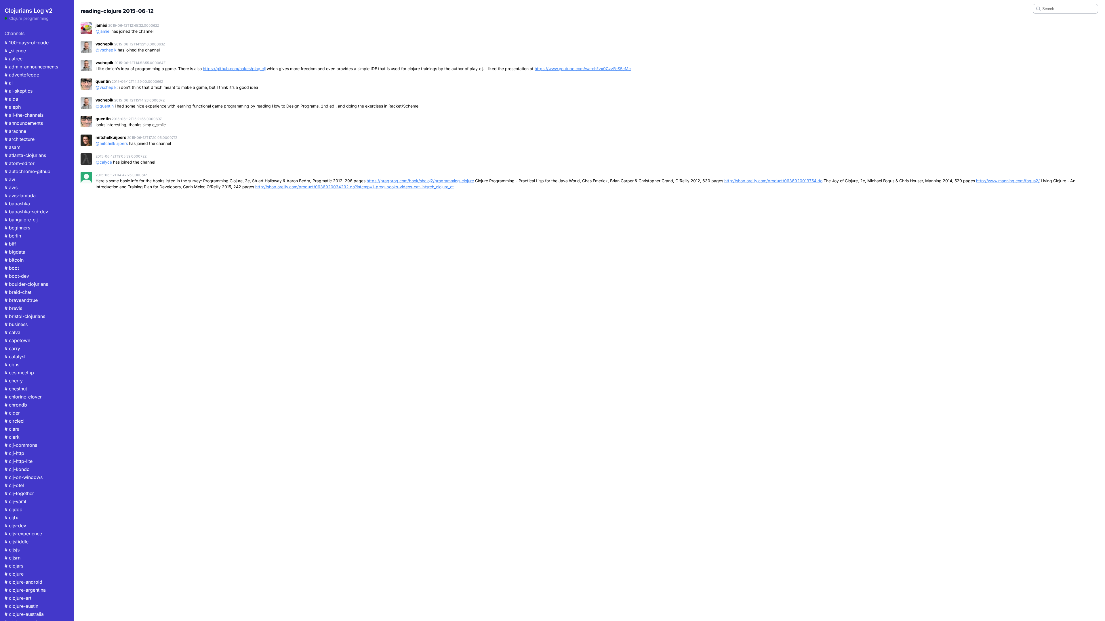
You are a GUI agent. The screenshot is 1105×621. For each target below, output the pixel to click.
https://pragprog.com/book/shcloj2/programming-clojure (420, 180)
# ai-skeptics (19, 91)
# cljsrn (12, 558)
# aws (11, 187)
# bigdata (15, 252)
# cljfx (11, 517)
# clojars (14, 566)
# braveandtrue (21, 300)
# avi (10, 179)
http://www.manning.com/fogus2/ (1008, 180)
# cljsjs (12, 550)
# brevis (13, 308)
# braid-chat (18, 292)
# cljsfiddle (16, 542)
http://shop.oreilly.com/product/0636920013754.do (773, 180)
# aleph (13, 107)
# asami (13, 147)
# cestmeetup (19, 372)
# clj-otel (14, 485)
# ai (9, 83)
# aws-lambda (20, 195)
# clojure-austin (21, 606)
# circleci (14, 421)
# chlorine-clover (23, 397)
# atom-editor (20, 163)
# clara (12, 429)
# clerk (12, 437)
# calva (12, 332)
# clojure (14, 574)
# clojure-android (23, 582)
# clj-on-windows (24, 477)
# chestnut (16, 389)
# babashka (17, 203)
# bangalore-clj (21, 220)
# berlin (13, 236)
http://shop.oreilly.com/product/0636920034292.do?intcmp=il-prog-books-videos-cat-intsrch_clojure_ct (354, 186)
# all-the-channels (24, 115)
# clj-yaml (15, 501)
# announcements (24, 123)
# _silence (15, 50)
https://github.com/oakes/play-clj (234, 68)
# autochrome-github (27, 171)
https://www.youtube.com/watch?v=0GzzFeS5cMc (583, 68)
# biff (10, 244)
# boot (12, 268)
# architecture (20, 139)
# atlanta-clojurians (25, 155)
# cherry (14, 381)
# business (16, 324)
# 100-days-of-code (27, 42)
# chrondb (16, 405)
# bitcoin (14, 260)
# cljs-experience (23, 533)
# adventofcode (22, 75)
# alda (11, 99)
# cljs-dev (15, 525)
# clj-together (19, 493)
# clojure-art (18, 598)
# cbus (12, 364)
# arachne (15, 131)
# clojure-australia (24, 614)
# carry (12, 348)
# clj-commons (21, 445)
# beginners (17, 228)
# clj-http (14, 453)
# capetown (17, 340)
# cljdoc (13, 509)
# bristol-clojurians (25, 316)
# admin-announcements (31, 67)
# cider (12, 413)
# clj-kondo (17, 469)
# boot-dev (17, 276)
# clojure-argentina (25, 590)
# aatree (13, 59)
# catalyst (15, 356)
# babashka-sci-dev (26, 211)
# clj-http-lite (19, 461)
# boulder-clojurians (26, 284)
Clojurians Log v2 (28, 10)
